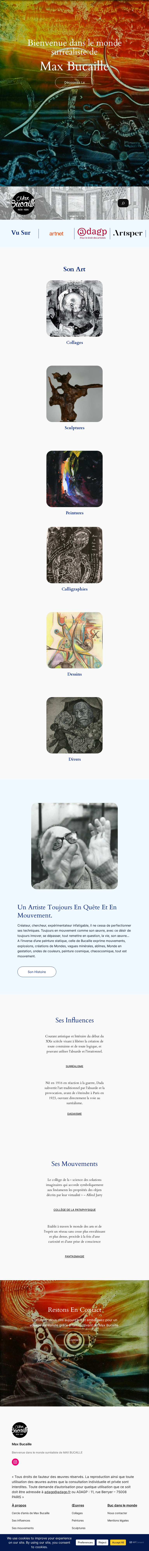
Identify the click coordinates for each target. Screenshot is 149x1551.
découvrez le (74, 82)
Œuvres (78, 1505)
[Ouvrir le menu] (135, 203)
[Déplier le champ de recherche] (123, 203)
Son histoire (37, 972)
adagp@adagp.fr (57, 1492)
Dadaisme (74, 1113)
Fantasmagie (74, 1256)
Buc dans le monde (122, 1505)
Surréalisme (74, 1066)
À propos (19, 1505)
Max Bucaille (22, 1444)
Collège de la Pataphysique (75, 1209)
